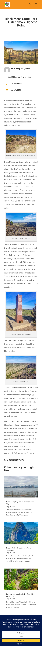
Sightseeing (26, 77)
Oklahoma (16, 77)
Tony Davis (25, 68)
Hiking (8, 77)
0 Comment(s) (16, 83)
